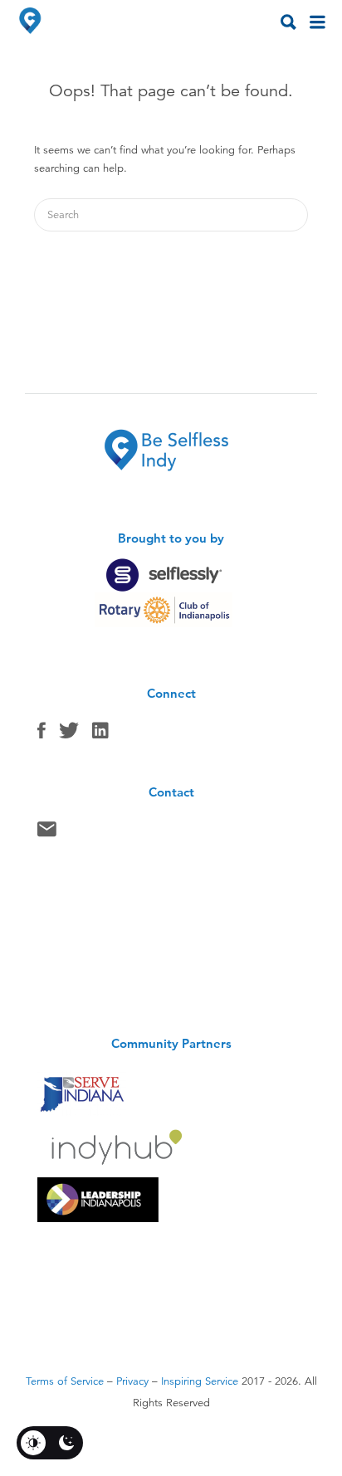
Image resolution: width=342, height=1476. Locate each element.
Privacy (132, 1381)
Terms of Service (65, 1381)
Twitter (69, 734)
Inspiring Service (199, 1381)
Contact (46, 833)
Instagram (100, 734)
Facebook (41, 734)
